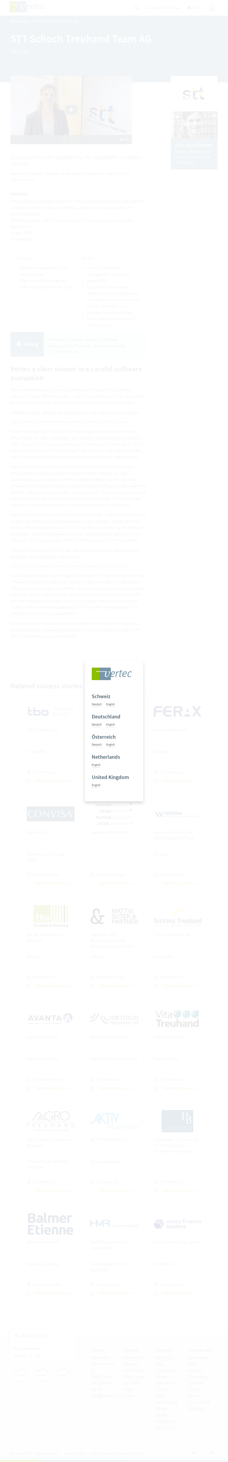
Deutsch (97, 704)
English (110, 704)
